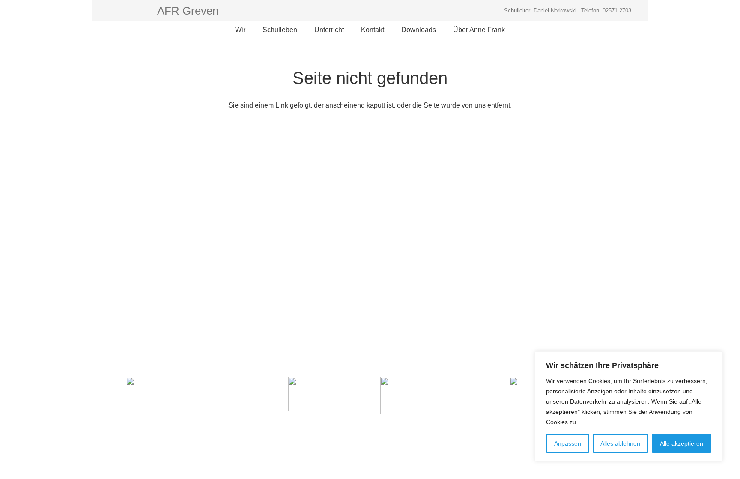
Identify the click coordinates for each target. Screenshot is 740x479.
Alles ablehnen (620, 443)
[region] (628, 406)
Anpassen (567, 443)
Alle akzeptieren (681, 443)
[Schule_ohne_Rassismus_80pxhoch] (176, 394)
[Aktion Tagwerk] (305, 394)
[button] (250, 30)
